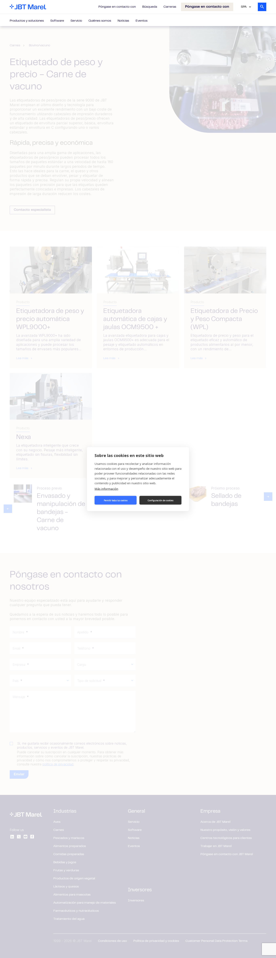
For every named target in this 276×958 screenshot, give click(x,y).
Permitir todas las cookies (115, 500)
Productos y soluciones (27, 20)
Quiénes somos (99, 20)
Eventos (141, 20)
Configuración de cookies (160, 500)
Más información (106, 489)
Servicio (76, 20)
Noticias (123, 20)
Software (57, 20)
